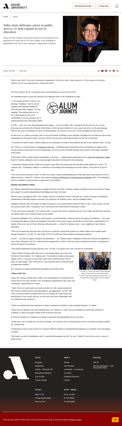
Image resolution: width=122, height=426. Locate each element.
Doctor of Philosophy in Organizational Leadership (72, 177)
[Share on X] (117, 71)
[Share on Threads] (110, 71)
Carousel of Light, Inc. (45, 147)
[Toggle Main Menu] (117, 6)
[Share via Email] (102, 71)
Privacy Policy (76, 420)
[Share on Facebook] (106, 71)
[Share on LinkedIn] (113, 71)
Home (5, 17)
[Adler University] (15, 6)
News (15, 17)
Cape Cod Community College (98, 157)
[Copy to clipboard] (98, 71)
